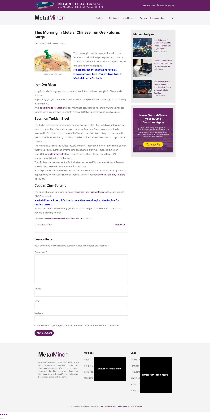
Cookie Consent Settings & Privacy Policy (113, 406)
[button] (172, 18)
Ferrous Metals (59, 219)
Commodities (49, 219)
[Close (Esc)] (6, 414)
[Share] (4, 414)
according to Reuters (51, 107)
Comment (41, 252)
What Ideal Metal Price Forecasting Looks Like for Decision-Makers (163, 64)
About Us (146, 6)
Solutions (113, 18)
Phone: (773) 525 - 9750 (166, 6)
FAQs (153, 6)
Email (38, 300)
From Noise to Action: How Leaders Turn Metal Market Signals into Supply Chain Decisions (162, 87)
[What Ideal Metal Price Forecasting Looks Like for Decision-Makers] (142, 68)
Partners (143, 18)
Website (39, 313)
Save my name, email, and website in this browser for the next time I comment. (78, 325)
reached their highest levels (89, 191)
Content (99, 18)
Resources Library (158, 18)
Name (38, 288)
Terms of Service (136, 406)
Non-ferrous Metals (83, 219)
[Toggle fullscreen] (2, 414)
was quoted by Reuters (112, 174)
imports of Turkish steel (57, 154)
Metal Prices (128, 18)
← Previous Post (43, 224)
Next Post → (121, 224)
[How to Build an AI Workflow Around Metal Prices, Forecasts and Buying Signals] (142, 47)
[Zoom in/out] (0, 414)
